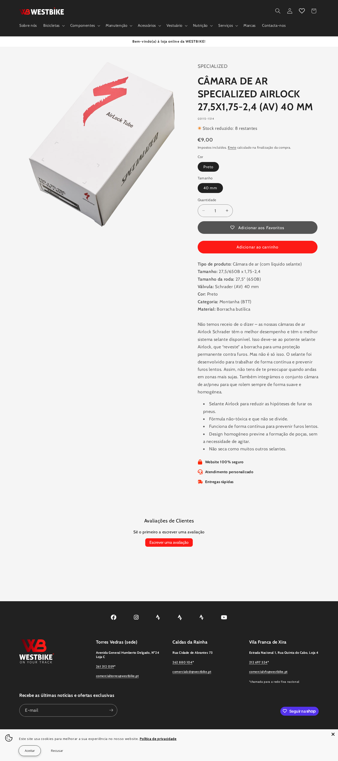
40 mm (210, 188)
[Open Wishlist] (302, 11)
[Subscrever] (111, 710)
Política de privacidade (158, 738)
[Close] (333, 734)
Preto (208, 166)
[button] (53, 25)
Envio (232, 147)
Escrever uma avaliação (169, 542)
